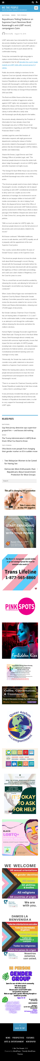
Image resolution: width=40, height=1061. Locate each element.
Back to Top (20, 1028)
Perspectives (18, 1037)
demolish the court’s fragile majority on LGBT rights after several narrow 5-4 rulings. (20, 65)
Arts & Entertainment (14, 1041)
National (6, 15)
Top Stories (22, 15)
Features (30, 1037)
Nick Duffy (9, 34)
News (13, 15)
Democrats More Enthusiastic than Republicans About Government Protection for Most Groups (21, 472)
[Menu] (3, 2)
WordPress (17, 1051)
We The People (19, 1048)
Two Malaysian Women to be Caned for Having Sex (19, 462)
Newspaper (31, 1041)
